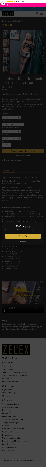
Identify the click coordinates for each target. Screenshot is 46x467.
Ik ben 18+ (23, 236)
